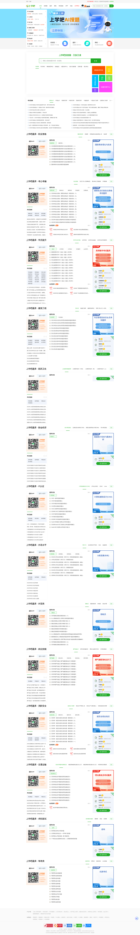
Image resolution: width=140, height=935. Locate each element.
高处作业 (36, 35)
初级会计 (51, 100)
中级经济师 (71, 100)
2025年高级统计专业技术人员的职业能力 (36, 468)
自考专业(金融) (92, 240)
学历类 (28, 46)
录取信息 (43, 277)
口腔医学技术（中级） (78, 368)
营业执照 (92, 932)
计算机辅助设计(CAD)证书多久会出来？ (36, 531)
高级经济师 (79, 100)
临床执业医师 (30, 24)
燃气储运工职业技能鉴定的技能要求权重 (36, 695)
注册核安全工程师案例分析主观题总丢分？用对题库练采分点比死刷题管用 (37, 754)
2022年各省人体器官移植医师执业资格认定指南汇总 (37, 419)
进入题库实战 (103, 175)
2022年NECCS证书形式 (32, 588)
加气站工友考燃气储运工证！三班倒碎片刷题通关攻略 (37, 684)
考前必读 (37, 215)
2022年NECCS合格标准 (32, 595)
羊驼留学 (41, 919)
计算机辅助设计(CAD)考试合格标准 (35, 539)
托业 (100, 545)
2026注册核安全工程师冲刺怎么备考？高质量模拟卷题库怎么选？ (37, 743)
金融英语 (105, 545)
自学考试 (84, 240)
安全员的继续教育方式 (32, 363)
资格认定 (43, 401)
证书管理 (43, 342)
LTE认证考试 (95, 486)
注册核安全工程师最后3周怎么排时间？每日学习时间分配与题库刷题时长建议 (37, 756)
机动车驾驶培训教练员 (61, 764)
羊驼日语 (107, 917)
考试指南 (61, 5)
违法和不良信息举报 (104, 1)
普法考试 (86, 66)
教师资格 (29, 13)
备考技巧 (43, 279)
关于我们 (61, 929)
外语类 (32, 46)
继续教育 (30, 344)
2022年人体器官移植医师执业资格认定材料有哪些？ (37, 406)
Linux (105, 486)
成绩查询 (30, 276)
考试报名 (37, 272)
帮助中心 (74, 929)
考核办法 (43, 681)
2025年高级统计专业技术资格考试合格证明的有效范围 (37, 465)
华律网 (52, 917)
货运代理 (105, 603)
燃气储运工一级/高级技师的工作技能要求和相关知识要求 (37, 700)
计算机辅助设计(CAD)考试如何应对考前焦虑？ (37, 529)
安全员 (77, 308)
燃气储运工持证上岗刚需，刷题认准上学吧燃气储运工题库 (37, 687)
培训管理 (30, 342)
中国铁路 (105, 181)
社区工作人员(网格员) (85, 181)
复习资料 (37, 281)
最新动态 (30, 213)
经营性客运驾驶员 (102, 764)
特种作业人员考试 (92, 911)
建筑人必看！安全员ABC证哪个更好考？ (36, 347)
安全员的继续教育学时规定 (33, 361)
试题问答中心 (64, 66)
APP (66, 5)
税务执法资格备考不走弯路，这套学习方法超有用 (37, 227)
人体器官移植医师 (66, 368)
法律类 (105, 818)
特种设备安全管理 (102, 706)
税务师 (35, 40)
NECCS (84, 545)
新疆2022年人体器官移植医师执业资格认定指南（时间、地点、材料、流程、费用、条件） (37, 422)
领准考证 (30, 274)
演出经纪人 (66, 911)
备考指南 (30, 215)
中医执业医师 (37, 24)
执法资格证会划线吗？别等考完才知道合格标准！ (37, 232)
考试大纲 (43, 272)
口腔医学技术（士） (102, 368)
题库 (51, 5)
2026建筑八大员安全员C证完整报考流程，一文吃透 (37, 353)
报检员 (87, 603)
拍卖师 (105, 134)
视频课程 (41, 917)
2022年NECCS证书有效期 (33, 585)
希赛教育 (35, 917)
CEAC (101, 486)
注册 (30, 1)
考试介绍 (37, 213)
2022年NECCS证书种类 (32, 582)
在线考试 (63, 917)
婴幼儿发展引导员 (94, 649)
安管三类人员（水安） (101, 308)
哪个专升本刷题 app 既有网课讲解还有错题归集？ (37, 289)
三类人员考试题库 (37, 911)
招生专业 (37, 277)
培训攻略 (30, 401)
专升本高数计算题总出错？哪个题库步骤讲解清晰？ (37, 297)
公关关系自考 (59, 911)
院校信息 (30, 277)
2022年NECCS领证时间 (32, 590)
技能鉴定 (57, 66)
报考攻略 (43, 213)
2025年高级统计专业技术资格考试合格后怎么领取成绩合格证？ (37, 473)
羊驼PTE (95, 917)
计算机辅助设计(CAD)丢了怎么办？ (35, 537)
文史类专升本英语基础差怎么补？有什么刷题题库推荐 (37, 303)
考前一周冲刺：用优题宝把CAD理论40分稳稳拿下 (37, 526)
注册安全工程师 (104, 100)
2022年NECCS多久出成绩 (33, 598)
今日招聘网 (46, 919)
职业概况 (30, 340)
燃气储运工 (76, 649)
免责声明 (65, 929)
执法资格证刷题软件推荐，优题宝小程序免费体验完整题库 (37, 221)
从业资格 (105, 861)
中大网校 (80, 917)
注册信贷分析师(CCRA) (78, 427)
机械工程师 (83, 308)
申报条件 (37, 681)
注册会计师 (40, 40)
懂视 (91, 917)
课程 (55, 5)
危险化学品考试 (82, 911)
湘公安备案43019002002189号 (84, 932)
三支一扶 (37, 19)
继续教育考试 (50, 66)
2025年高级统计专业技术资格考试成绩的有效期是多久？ (37, 475)
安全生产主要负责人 (91, 706)
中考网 (75, 917)
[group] (70, 23)
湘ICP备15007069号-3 (72, 932)
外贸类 (36, 46)
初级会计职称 (30, 40)
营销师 (86, 134)
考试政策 (30, 272)
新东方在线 (69, 917)
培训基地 (30, 402)
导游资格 (40, 13)
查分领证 (43, 215)
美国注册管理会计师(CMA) (92, 427)
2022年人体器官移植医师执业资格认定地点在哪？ (37, 409)
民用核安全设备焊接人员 (96, 134)
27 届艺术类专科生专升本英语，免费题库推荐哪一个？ (37, 292)
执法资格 (76, 181)
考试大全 (96, 1)
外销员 (99, 603)
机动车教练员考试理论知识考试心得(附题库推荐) (37, 800)
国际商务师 (80, 134)
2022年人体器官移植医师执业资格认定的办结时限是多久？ (37, 411)
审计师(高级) (104, 427)
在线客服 (111, 1)
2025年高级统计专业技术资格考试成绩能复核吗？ (37, 478)
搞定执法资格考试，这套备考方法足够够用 (36, 219)
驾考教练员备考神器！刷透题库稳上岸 (35, 813)
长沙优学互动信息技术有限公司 (52, 932)
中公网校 (58, 917)
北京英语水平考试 (92, 545)
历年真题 (43, 281)
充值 (71, 5)
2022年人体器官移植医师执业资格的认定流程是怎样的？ (37, 414)
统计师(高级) (68, 427)
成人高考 (105, 911)
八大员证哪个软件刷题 (32, 355)
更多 (111, 134)
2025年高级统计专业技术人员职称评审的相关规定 (37, 470)
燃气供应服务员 (84, 649)
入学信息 (30, 279)
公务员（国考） (30, 19)
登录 (27, 1)
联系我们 (79, 929)
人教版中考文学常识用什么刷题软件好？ (36, 300)
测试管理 (37, 342)
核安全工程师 (71, 706)
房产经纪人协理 (74, 911)
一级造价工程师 (94, 100)
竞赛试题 (80, 66)
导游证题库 (45, 911)
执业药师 (42, 24)
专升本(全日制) (76, 240)
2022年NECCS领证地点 (32, 593)
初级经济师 (64, 100)
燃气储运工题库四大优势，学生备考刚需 (36, 692)
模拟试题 (30, 283)
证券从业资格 (35, 13)
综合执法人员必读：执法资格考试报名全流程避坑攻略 (37, 229)
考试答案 (100, 911)
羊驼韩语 (35, 919)
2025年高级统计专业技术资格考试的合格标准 (37, 481)
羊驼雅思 (101, 917)
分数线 (36, 276)
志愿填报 (43, 276)
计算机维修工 (103, 649)
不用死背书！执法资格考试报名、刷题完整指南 (37, 234)
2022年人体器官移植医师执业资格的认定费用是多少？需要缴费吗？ (37, 417)
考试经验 (30, 281)
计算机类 (40, 46)
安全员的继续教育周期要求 (33, 358)
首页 (40, 5)
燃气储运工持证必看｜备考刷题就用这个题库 (37, 690)
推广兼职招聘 (90, 1)
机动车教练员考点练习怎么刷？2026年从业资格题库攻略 (37, 808)
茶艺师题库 (51, 911)
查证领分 (37, 518)
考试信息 (37, 274)
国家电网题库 (36, 913)
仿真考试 (87, 861)
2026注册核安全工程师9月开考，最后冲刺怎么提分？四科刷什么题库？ (37, 748)
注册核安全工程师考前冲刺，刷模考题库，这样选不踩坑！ (37, 751)
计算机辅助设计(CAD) (84, 486)
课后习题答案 (72, 66)
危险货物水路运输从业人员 (89, 764)
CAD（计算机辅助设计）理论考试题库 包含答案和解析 (37, 524)
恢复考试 (98, 861)
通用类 (96, 818)
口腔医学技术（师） (90, 368)
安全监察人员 (30, 35)
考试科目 (43, 274)
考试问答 (37, 279)
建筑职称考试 (91, 308)
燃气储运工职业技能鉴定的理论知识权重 (36, 698)
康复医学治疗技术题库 (46, 913)
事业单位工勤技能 (96, 181)
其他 (101, 818)
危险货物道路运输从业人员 (75, 764)
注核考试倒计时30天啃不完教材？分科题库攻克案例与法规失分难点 (37, 759)
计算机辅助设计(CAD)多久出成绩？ (35, 534)
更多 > (110, 100)
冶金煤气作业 (41, 35)
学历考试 (43, 66)
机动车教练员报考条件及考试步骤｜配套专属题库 (37, 811)
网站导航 (70, 929)
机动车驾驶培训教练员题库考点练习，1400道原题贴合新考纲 (37, 805)
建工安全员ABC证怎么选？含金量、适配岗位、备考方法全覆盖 (37, 350)
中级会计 (57, 100)
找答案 (45, 5)
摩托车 (93, 861)
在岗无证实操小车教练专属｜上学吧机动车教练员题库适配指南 (37, 803)
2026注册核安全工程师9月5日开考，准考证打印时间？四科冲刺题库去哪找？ (37, 746)
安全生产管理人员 (80, 706)
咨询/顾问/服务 (89, 818)
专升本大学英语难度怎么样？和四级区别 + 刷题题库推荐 (37, 295)
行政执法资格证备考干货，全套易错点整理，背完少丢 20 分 (37, 224)
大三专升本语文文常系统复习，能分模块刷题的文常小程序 (37, 287)
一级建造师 (86, 100)
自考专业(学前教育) (102, 240)
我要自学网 (46, 917)
